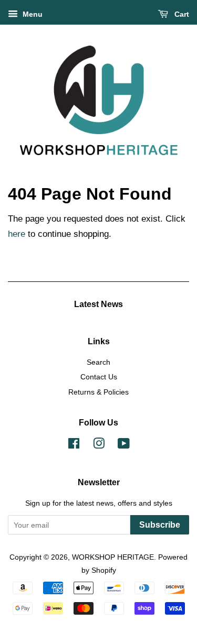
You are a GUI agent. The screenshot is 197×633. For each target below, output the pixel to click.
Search (98, 362)
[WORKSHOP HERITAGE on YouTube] (124, 445)
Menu (31, 14)
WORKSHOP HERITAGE (113, 557)
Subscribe (159, 524)
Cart (180, 14)
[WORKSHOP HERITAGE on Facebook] (74, 445)
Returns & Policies (98, 392)
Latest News (98, 304)
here (16, 234)
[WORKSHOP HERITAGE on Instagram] (99, 445)
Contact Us (98, 377)
